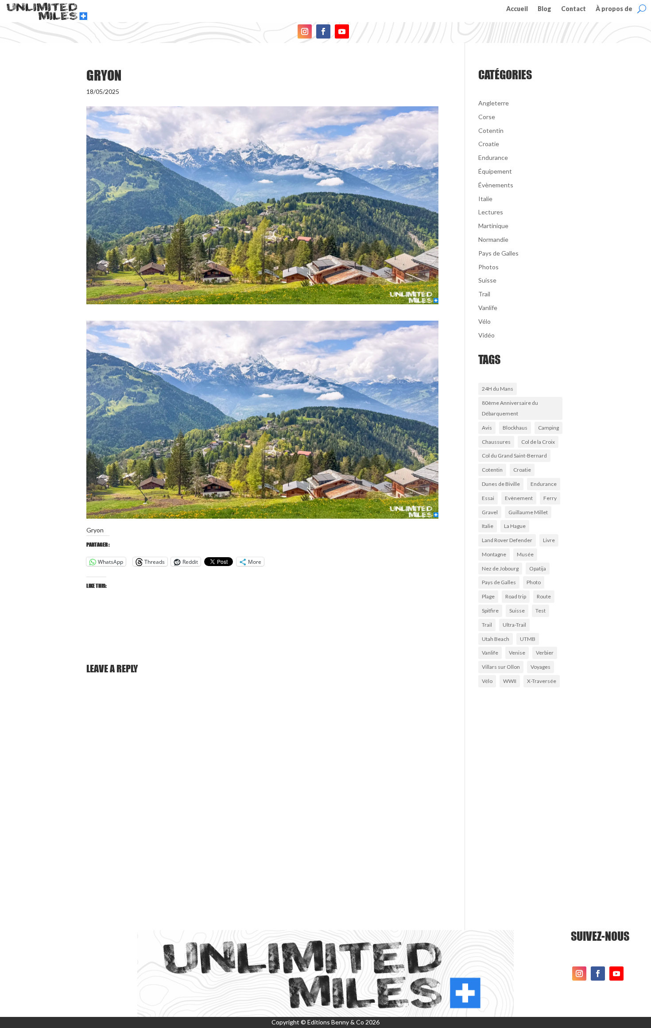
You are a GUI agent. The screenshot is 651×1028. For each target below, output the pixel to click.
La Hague (515, 526)
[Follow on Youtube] (342, 31)
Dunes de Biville (501, 484)
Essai (488, 498)
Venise (517, 652)
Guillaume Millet (528, 512)
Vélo (484, 321)
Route (544, 596)
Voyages (540, 666)
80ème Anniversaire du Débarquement (510, 408)
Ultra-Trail (514, 624)
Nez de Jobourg (500, 568)
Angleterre (493, 103)
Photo (534, 582)
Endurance (493, 157)
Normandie (493, 239)
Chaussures (496, 441)
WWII (509, 681)
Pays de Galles (498, 253)
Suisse (487, 280)
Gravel (490, 512)
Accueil (517, 9)
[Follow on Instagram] (305, 31)
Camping (548, 427)
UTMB (527, 639)
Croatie (488, 143)
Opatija (537, 568)
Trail (484, 294)
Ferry (550, 498)
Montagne (494, 554)
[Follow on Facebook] (323, 31)
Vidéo (486, 335)
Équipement (495, 171)
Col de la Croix (538, 441)
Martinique (493, 225)
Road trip (515, 596)
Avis (487, 427)
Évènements (495, 185)
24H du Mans (497, 388)
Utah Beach (495, 639)
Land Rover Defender (507, 540)
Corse (486, 116)
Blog (544, 9)
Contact (573, 9)
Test (540, 610)
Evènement (519, 498)
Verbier (545, 652)
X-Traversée (541, 681)
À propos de (614, 9)
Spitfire (490, 610)
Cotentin (491, 130)
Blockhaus (515, 427)
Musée (525, 554)
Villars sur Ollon (501, 666)
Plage (488, 596)
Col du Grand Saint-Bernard (514, 455)
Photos (488, 267)
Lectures (490, 212)
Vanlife (487, 307)
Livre (549, 540)
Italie (485, 198)
